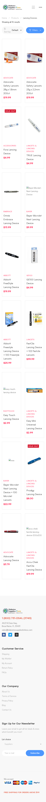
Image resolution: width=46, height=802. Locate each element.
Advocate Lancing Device (11, 558)
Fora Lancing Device (9, 151)
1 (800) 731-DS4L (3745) (16, 618)
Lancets (30, 340)
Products (15, 18)
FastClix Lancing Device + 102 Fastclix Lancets (34, 349)
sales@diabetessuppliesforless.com (17, 630)
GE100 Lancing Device (34, 281)
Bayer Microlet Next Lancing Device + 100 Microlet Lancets (11, 492)
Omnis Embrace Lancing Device (11, 219)
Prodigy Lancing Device (34, 492)
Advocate (8, 78)
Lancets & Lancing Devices (31, 148)
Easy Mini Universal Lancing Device (34, 424)
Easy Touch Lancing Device (11, 417)
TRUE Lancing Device (33, 157)
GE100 (29, 275)
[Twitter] (10, 635)
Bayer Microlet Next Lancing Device (34, 219)
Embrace (7, 212)
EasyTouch (8, 411)
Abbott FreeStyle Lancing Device (11, 283)
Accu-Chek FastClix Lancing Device (34, 566)
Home (4, 18)
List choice (6, 739)
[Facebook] (4, 635)
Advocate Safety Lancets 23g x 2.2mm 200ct (34, 87)
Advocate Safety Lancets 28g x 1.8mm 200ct (11, 87)
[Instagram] (17, 635)
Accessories (9, 146)
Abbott (7, 275)
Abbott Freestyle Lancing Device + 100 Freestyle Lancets (11, 351)
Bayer (29, 212)
